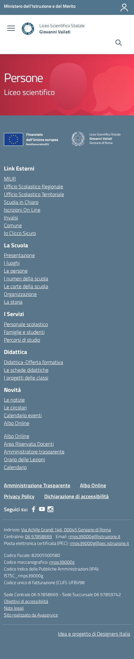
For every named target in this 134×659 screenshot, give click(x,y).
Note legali (14, 608)
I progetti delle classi (26, 378)
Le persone (16, 271)
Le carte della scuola (26, 286)
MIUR (10, 178)
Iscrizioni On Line (22, 210)
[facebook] (33, 509)
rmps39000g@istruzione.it (94, 536)
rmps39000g (61, 562)
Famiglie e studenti (24, 332)
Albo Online (16, 423)
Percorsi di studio (22, 340)
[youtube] (42, 509)
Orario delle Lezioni (24, 459)
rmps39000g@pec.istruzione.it (99, 543)
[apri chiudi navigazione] (11, 29)
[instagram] (50, 509)
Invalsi (11, 217)
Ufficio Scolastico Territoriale (34, 194)
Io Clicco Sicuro (20, 233)
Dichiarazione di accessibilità (76, 496)
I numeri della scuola (26, 278)
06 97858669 (38, 536)
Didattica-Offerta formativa (33, 362)
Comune (13, 225)
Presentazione (19, 255)
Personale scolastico (26, 324)
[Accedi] (124, 7)
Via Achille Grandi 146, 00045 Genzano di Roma (66, 529)
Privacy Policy (19, 496)
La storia (13, 302)
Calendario (15, 467)
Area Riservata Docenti (29, 444)
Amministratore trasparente (34, 451)
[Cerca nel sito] (119, 43)
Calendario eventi (23, 415)
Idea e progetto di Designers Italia (94, 634)
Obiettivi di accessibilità (26, 601)
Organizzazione (20, 294)
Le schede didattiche (26, 370)
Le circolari (15, 407)
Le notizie (14, 400)
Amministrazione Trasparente (37, 485)
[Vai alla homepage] (27, 28)
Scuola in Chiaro (21, 202)
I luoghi (12, 263)
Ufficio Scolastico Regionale (33, 186)
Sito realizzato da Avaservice (31, 614)
